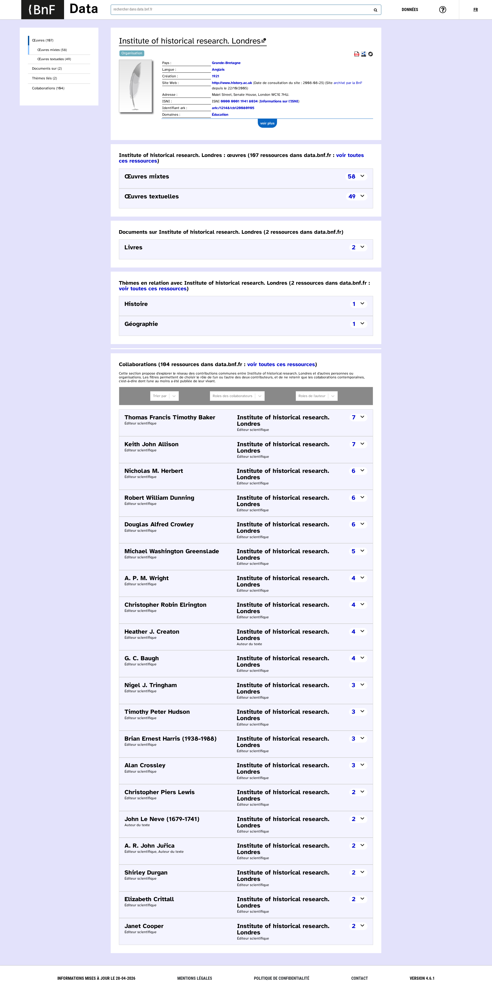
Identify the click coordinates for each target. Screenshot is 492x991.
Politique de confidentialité (281, 978)
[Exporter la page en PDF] (356, 56)
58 (351, 177)
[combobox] (246, 10)
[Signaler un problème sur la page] (264, 41)
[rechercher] (374, 9)
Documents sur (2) (47, 69)
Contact (359, 978)
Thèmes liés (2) (44, 78)
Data (83, 9)
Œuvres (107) (42, 40)
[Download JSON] (370, 56)
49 (351, 197)
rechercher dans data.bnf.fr (133, 9)
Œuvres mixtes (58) (52, 50)
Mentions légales (194, 978)
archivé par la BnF (348, 83)
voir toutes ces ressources (153, 289)
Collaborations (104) (48, 88)
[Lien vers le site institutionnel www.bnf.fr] (42, 9)
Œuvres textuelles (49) (54, 59)
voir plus (267, 123)
